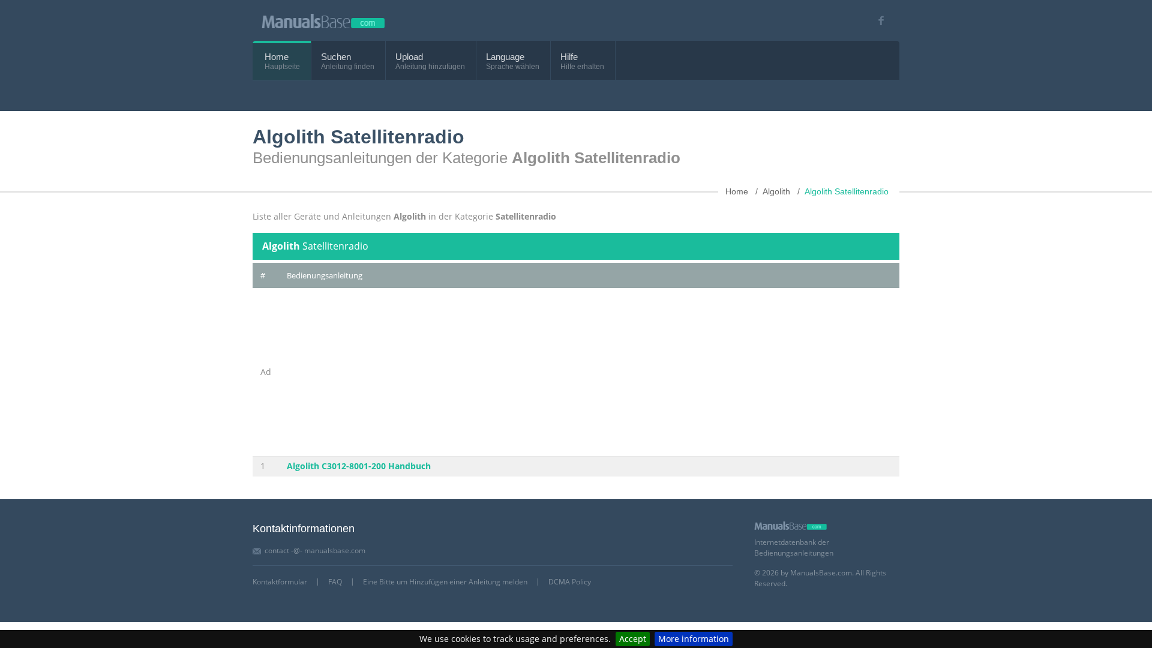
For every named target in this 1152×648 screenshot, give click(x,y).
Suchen (336, 56)
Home (277, 56)
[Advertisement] (589, 372)
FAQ (335, 582)
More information (693, 638)
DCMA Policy (569, 582)
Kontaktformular (280, 582)
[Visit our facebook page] (877, 21)
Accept (632, 638)
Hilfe (569, 56)
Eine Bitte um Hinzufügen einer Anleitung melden (445, 582)
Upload (409, 56)
